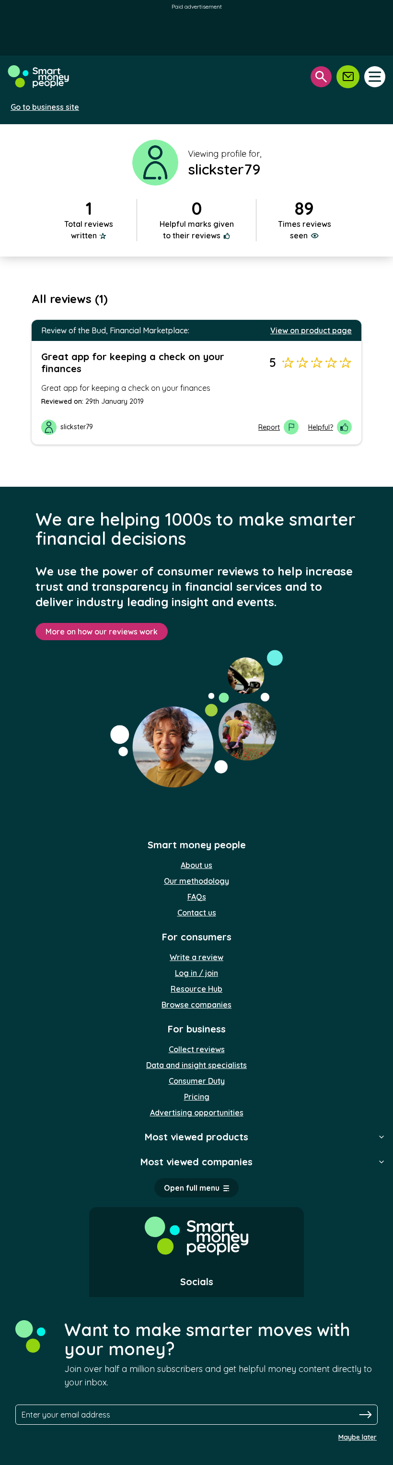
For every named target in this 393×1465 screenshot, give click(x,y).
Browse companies (196, 1004)
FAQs (196, 897)
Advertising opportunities (196, 1112)
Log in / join (196, 973)
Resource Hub (196, 989)
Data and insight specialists (196, 1065)
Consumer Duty (197, 1081)
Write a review (196, 957)
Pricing (196, 1097)
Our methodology (196, 881)
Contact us (196, 912)
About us (196, 865)
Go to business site (45, 107)
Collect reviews (197, 1049)
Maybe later (357, 1437)
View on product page (311, 330)
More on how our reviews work (102, 631)
